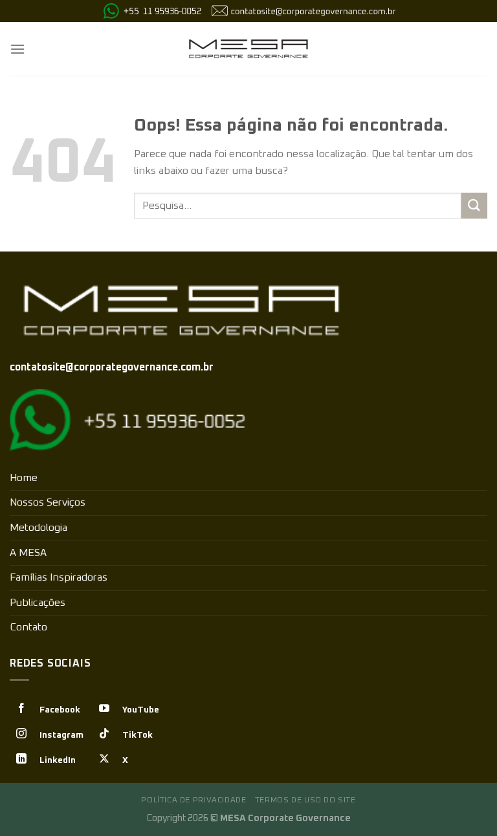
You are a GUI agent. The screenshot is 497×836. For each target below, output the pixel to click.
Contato (28, 627)
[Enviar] (474, 205)
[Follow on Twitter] (104, 760)
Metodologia (38, 527)
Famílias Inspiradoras (58, 577)
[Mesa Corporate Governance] (248, 49)
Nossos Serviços (47, 502)
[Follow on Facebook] (21, 709)
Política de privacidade (193, 800)
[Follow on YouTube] (104, 709)
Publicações (37, 602)
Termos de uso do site (305, 800)
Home (24, 478)
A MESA (28, 553)
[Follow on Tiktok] (104, 734)
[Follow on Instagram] (21, 734)
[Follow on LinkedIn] (21, 760)
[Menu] (17, 49)
